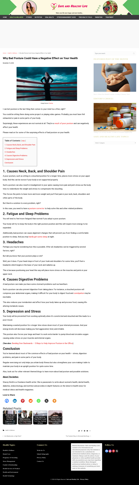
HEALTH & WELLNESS (16, 17)
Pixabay (51, 103)
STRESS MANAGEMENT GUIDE (66, 17)
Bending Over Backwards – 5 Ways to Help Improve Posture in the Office (42, 343)
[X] (46, 401)
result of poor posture (63, 123)
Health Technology (8, 476)
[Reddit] (30, 401)
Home (4, 53)
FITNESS (29, 17)
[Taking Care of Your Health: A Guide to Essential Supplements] (115, 117)
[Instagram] (110, 451)
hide (23, 141)
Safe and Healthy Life (72, 479)
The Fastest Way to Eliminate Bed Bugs (77, 436)
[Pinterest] (22, 401)
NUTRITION (38, 17)
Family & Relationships (10, 465)
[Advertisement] (69, 34)
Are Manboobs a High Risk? (12, 436)
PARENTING (98, 17)
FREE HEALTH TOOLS (85, 17)
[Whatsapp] (38, 401)
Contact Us (40, 461)
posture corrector (36, 208)
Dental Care (6, 454)
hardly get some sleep (38, 237)
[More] (54, 401)
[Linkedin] (15, 401)
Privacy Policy (41, 457)
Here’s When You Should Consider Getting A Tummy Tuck (112, 94)
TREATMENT (109, 17)
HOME (5, 17)
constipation (79, 293)
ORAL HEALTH (49, 17)
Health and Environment (10, 472)
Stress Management (9, 461)
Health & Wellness (12, 53)
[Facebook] (7, 401)
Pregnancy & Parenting (10, 457)
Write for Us (41, 450)
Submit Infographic (43, 454)
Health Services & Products (11, 468)
